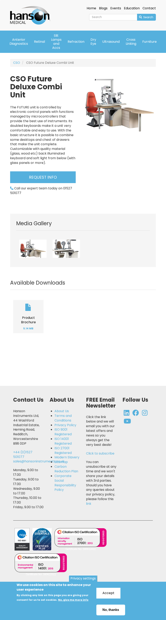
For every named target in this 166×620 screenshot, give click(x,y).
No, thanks (110, 609)
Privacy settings (83, 578)
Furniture (149, 41)
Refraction (76, 41)
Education (132, 8)
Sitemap (61, 462)
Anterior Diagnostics (19, 41)
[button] (33, 249)
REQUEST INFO (43, 177)
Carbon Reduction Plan (66, 469)
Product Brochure (28, 320)
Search (148, 17)
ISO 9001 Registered (63, 431)
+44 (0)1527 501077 (22, 454)
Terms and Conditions (63, 418)
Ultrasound (111, 41)
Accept (108, 593)
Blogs (103, 8)
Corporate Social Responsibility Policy (65, 483)
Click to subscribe (100, 453)
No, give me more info (73, 600)
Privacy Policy (65, 425)
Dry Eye (93, 41)
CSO (16, 62)
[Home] (31, 12)
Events (115, 8)
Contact (149, 8)
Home (91, 8)
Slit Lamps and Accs (56, 41)
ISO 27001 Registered (63, 450)
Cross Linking (131, 41)
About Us (61, 411)
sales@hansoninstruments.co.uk (38, 461)
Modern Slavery (66, 457)
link (88, 503)
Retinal (39, 41)
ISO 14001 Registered (63, 441)
